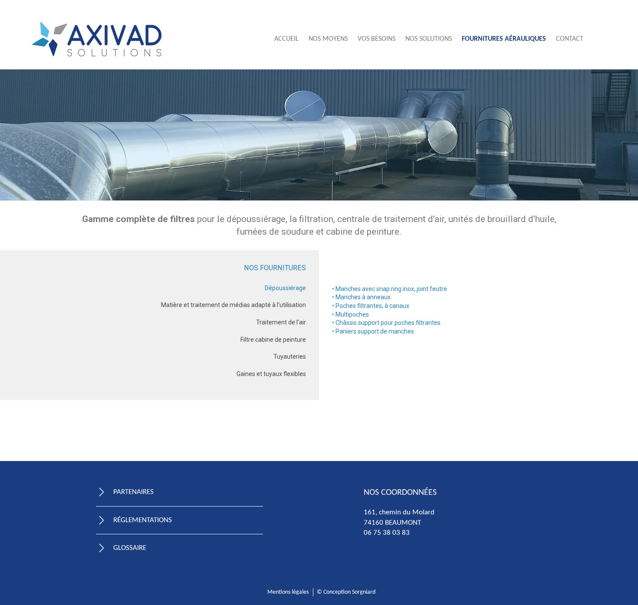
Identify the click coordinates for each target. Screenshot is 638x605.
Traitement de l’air (281, 322)
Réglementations (142, 520)
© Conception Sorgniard (346, 592)
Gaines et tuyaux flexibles (271, 373)
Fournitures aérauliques (504, 39)
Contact (569, 39)
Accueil (286, 39)
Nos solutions (428, 39)
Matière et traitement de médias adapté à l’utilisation (233, 304)
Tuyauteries (289, 356)
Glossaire (129, 548)
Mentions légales (288, 592)
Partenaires (133, 492)
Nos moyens (328, 39)
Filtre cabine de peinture (273, 339)
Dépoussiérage (285, 288)
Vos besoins (376, 39)
